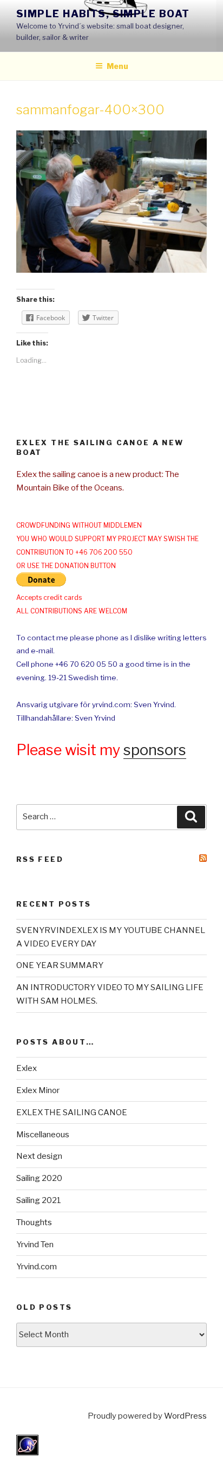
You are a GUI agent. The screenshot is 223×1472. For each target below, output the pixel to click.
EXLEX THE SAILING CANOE (71, 1112)
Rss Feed (39, 859)
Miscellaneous (42, 1134)
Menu (117, 66)
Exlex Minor (38, 1090)
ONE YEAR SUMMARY (59, 965)
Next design (39, 1156)
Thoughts (34, 1222)
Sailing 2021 (38, 1200)
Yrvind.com (36, 1266)
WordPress (185, 1416)
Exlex (26, 1068)
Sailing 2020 (39, 1178)
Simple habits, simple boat (102, 13)
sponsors (154, 750)
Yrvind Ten (35, 1244)
